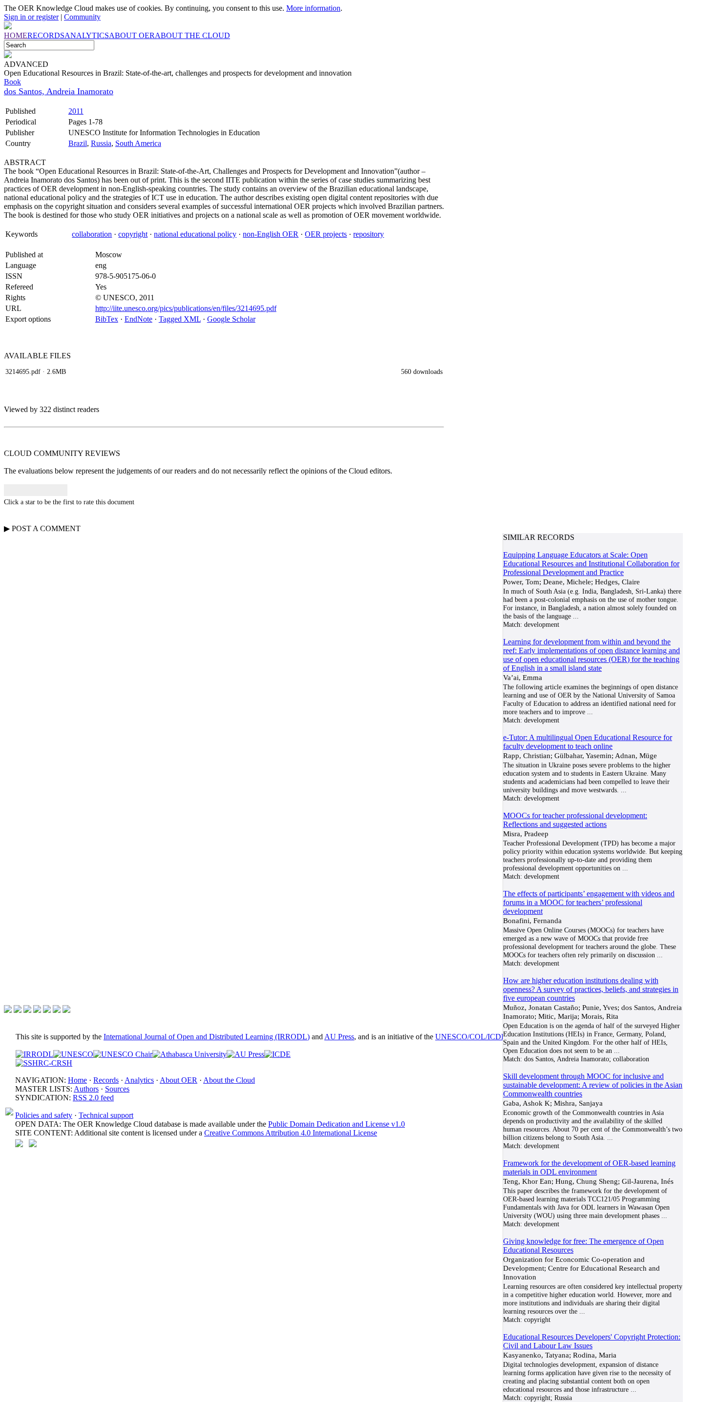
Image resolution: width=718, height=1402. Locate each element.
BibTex (106, 319)
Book (12, 82)
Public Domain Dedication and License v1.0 (336, 1124)
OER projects (326, 234)
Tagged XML (180, 319)
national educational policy (195, 234)
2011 (76, 111)
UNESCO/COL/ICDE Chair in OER (493, 1036)
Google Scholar (231, 319)
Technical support (106, 1115)
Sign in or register (31, 17)
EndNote (138, 319)
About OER (178, 1080)
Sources (117, 1089)
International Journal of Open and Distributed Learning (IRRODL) (207, 1036)
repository (368, 234)
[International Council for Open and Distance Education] (277, 1054)
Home (77, 1080)
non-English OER (270, 234)
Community (82, 17)
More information (313, 8)
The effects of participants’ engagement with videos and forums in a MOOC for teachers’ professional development (589, 902)
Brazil (77, 143)
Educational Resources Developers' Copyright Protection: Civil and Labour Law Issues (591, 1341)
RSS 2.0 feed (93, 1097)
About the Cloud (229, 1080)
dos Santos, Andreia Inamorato (58, 91)
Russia (101, 143)
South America (138, 143)
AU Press (339, 1036)
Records (106, 1080)
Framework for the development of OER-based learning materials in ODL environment (589, 1167)
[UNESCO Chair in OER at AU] (122, 1054)
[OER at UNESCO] (73, 1054)
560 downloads (422, 371)
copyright (133, 234)
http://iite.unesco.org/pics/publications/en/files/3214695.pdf (185, 308)
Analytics (139, 1080)
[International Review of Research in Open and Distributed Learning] (34, 1054)
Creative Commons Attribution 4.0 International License (290, 1133)
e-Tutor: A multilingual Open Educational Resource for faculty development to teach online (587, 741)
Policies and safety (43, 1115)
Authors (86, 1089)
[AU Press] (245, 1054)
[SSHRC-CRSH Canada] (44, 1063)
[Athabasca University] (189, 1054)
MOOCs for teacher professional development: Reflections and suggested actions (575, 819)
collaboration (92, 234)
